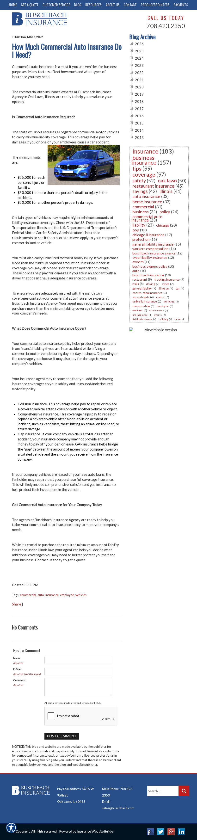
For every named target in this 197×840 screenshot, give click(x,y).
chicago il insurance (148, 234)
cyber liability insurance (149, 257)
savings (140, 191)
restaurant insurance (153, 186)
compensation (141, 306)
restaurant (139, 279)
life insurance (140, 314)
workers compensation (150, 249)
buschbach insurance (148, 275)
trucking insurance (166, 279)
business (140, 211)
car (178, 288)
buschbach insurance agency (154, 253)
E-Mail (17, 669)
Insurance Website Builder (95, 831)
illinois (165, 191)
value (177, 319)
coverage (143, 174)
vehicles (80, 595)
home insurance (147, 201)
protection (140, 239)
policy (165, 211)
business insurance (143, 160)
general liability (142, 288)
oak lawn (167, 180)
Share (16, 604)
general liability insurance (152, 244)
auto (40, 595)
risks (135, 284)
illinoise (164, 288)
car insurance (156, 310)
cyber (165, 284)
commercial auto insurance (146, 218)
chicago (162, 225)
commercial (28, 595)
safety (139, 180)
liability (138, 225)
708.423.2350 (166, 25)
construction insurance (147, 293)
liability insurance (142, 319)
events (158, 314)
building (163, 319)
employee (67, 595)
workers (137, 310)
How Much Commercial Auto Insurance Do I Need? (67, 50)
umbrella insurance (144, 301)
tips (136, 168)
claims (160, 297)
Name (17, 658)
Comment (19, 680)
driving (150, 284)
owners (138, 262)
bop (135, 230)
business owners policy (149, 266)
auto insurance (146, 196)
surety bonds (140, 297)
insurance (52, 595)
